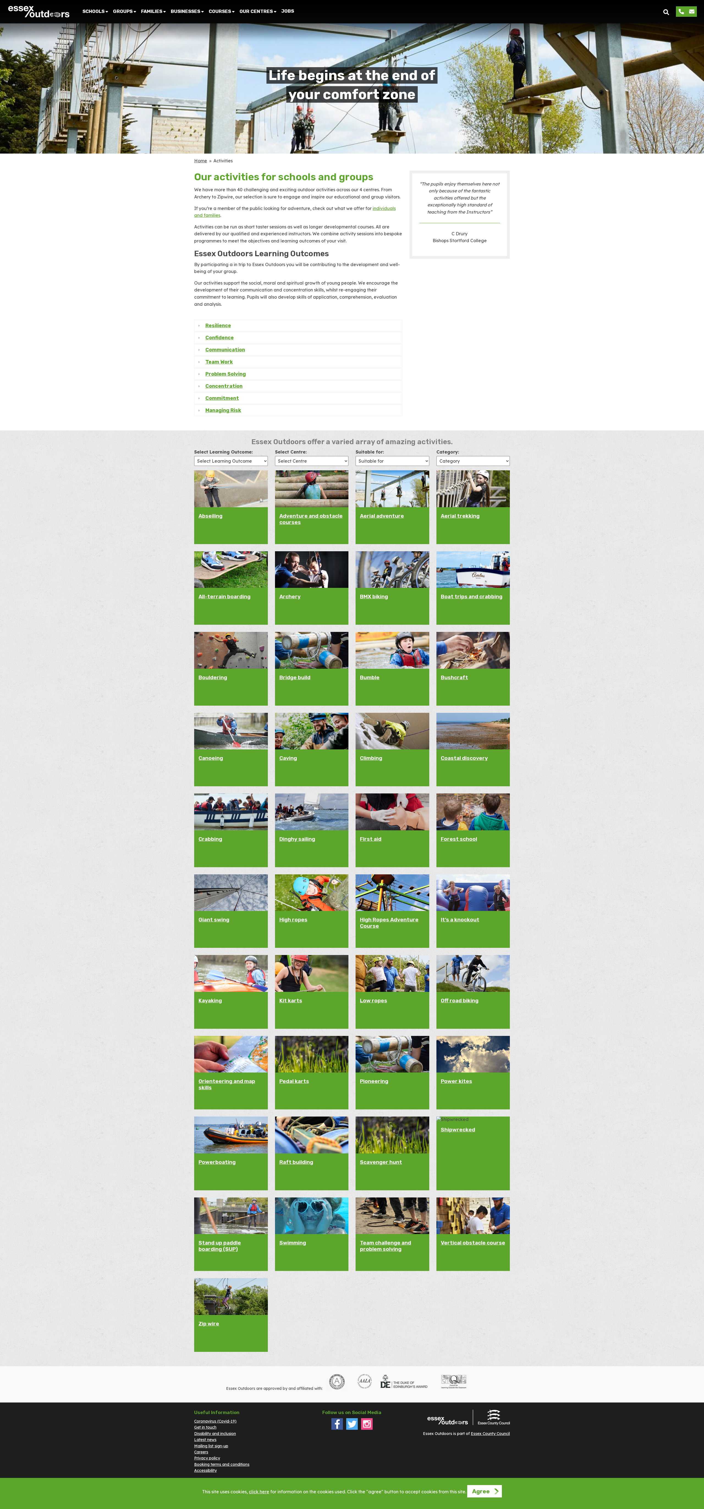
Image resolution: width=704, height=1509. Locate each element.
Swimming (292, 1243)
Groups (123, 11)
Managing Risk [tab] (223, 410)
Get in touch (205, 1427)
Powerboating (217, 1162)
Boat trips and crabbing (471, 596)
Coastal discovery (464, 758)
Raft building (296, 1162)
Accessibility (205, 1470)
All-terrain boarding (225, 596)
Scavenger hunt (381, 1162)
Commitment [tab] (222, 398)
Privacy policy (207, 1458)
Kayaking (210, 1000)
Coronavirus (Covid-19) (215, 1421)
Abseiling (210, 516)
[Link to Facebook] (337, 1428)
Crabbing (210, 839)
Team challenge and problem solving (385, 1246)
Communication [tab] (225, 350)
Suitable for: (370, 452)
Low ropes (373, 1000)
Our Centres (256, 11)
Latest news (205, 1439)
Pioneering (374, 1081)
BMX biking (374, 596)
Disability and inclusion (215, 1433)
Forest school (459, 839)
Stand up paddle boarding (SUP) (220, 1246)
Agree (481, 1491)
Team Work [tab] (219, 362)
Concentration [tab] (224, 386)
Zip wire (209, 1323)
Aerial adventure (382, 516)
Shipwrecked (458, 1129)
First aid (370, 839)
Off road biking (460, 1000)
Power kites (456, 1081)
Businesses (185, 11)
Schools (93, 11)
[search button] (666, 11)
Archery (290, 596)
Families (151, 11)
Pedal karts (294, 1081)
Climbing (371, 758)
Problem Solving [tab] (225, 374)
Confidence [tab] (219, 338)
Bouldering (213, 677)
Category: (447, 452)
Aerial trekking (460, 516)
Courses (220, 11)
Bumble (370, 677)
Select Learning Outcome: (223, 452)
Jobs (287, 11)
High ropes (293, 919)
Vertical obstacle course (473, 1243)
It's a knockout (460, 919)
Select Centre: (291, 452)
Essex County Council (490, 1433)
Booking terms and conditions (221, 1464)
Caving (288, 758)
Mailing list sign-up (211, 1445)
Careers (201, 1452)
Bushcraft (454, 677)
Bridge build (294, 677)
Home (200, 160)
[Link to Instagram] (367, 1428)
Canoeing (211, 758)
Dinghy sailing (297, 839)
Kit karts (290, 1000)
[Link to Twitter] (352, 1428)
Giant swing (214, 919)
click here (259, 1491)
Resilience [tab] (218, 326)
